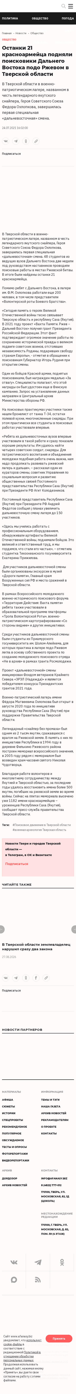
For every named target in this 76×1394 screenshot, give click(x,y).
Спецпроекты (12, 1120)
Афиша (7, 1099)
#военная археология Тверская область (39, 830)
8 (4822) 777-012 (51, 1185)
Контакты (49, 1133)
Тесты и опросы (14, 1147)
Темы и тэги (50, 1099)
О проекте (48, 1126)
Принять (59, 1338)
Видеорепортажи (15, 1160)
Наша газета (50, 1106)
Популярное (11, 1133)
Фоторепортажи (15, 1153)
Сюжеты (8, 1106)
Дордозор (9, 1178)
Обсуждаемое (13, 1140)
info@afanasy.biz (54, 1178)
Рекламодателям (55, 1120)
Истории (8, 1113)
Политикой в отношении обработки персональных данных (22, 1356)
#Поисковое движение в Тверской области (42, 825)
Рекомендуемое (14, 1126)
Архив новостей (53, 1113)
